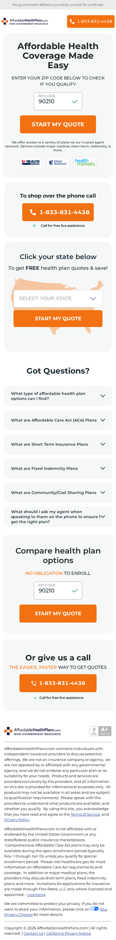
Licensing (36, 894)
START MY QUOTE (58, 124)
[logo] (31, 163)
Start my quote (58, 613)
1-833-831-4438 (64, 212)
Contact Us (33, 933)
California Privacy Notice (68, 933)
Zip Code (46, 96)
